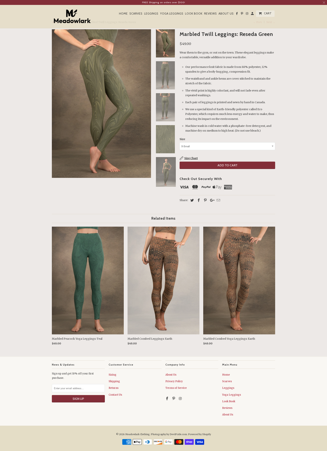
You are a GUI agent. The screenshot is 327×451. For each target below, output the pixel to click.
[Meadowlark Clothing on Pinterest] (242, 14)
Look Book (193, 13)
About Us (226, 13)
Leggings (151, 13)
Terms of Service (176, 388)
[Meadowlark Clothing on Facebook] (237, 14)
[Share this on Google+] (211, 200)
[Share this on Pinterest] (205, 200)
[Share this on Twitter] (191, 200)
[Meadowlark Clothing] (72, 17)
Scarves (135, 13)
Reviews (210, 13)
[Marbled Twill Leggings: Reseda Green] (101, 103)
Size (182, 139)
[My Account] (252, 14)
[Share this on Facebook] (198, 200)
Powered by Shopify (199, 434)
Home (123, 13)
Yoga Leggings (171, 13)
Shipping (114, 381)
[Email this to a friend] (218, 200)
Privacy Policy (174, 381)
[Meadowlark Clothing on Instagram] (247, 14)
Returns (113, 388)
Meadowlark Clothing (137, 434)
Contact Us (115, 394)
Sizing (112, 374)
